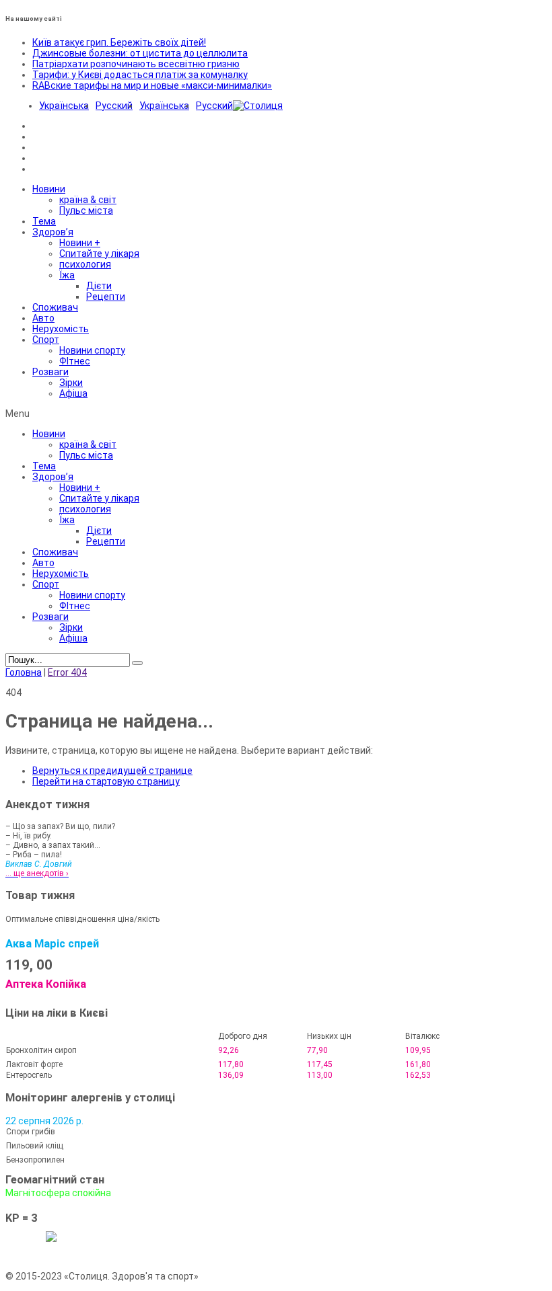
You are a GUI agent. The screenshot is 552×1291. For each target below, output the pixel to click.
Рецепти (105, 296)
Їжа (67, 275)
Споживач (55, 307)
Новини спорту (92, 350)
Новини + (79, 242)
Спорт (45, 339)
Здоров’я (52, 232)
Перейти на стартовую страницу (106, 781)
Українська (64, 105)
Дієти (99, 285)
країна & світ (87, 199)
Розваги (50, 371)
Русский (114, 105)
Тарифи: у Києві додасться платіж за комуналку (140, 74)
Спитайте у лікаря (99, 253)
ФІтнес (74, 361)
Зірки (71, 382)
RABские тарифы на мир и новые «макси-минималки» (152, 85)
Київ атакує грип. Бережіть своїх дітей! (119, 42)
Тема (44, 221)
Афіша (73, 393)
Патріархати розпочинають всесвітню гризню (136, 63)
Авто (43, 318)
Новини (48, 189)
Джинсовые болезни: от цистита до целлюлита (140, 53)
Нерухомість (60, 328)
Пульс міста (86, 210)
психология (85, 264)
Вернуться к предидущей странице (112, 770)
